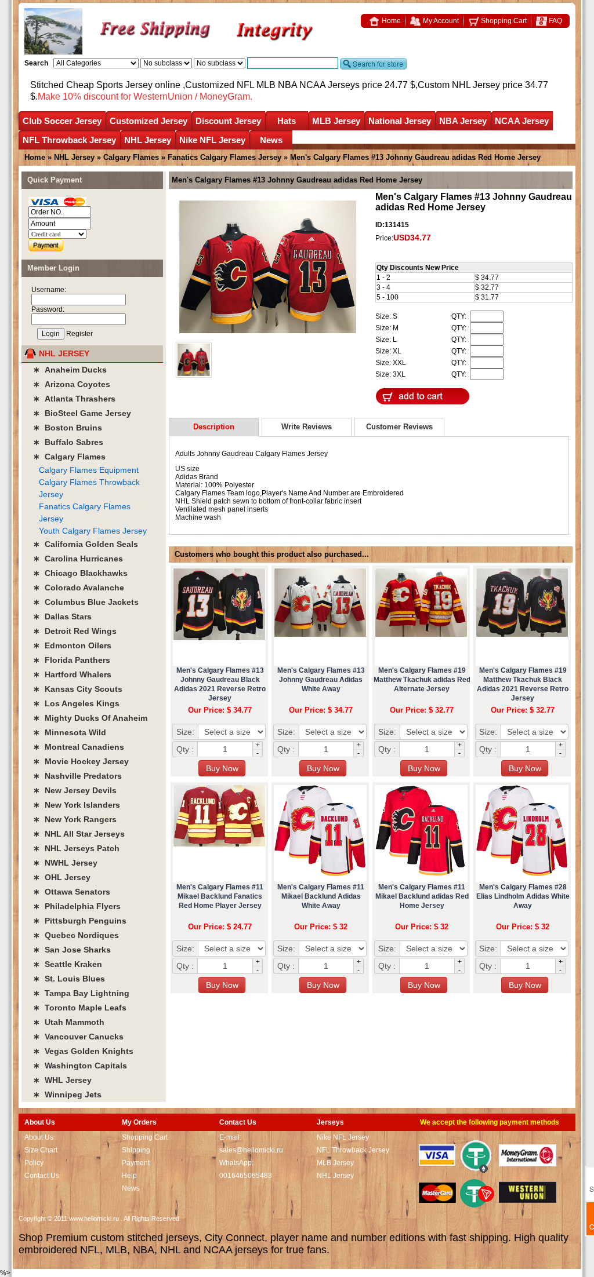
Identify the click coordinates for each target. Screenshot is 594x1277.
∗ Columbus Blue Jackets (86, 602)
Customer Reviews (399, 426)
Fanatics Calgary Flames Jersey (224, 157)
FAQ (554, 21)
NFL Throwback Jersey (69, 140)
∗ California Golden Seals (85, 544)
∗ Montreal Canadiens (78, 746)
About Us (38, 1137)
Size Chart (40, 1150)
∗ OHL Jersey (61, 877)
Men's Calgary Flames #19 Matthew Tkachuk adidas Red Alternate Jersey (422, 679)
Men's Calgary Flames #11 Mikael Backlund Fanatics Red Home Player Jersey (219, 896)
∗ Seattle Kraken (67, 964)
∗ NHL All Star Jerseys (79, 833)
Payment (136, 1163)
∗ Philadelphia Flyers (77, 906)
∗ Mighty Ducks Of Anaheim (90, 718)
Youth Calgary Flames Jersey (93, 530)
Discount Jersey (228, 121)
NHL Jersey (147, 140)
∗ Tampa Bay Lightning (81, 993)
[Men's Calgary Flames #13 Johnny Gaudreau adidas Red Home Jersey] (267, 267)
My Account (440, 21)
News (271, 140)
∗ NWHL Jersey (65, 862)
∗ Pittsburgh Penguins (79, 920)
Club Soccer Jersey (62, 121)
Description (213, 426)
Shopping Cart (503, 21)
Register (79, 334)
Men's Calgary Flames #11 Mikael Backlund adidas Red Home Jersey (422, 896)
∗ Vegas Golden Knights (83, 1051)
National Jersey (399, 121)
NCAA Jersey (522, 121)
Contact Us (41, 1176)
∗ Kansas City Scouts (77, 689)
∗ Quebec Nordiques (76, 935)
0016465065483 (245, 1176)
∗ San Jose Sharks (72, 949)
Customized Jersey (148, 121)
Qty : (185, 749)
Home (390, 21)
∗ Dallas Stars (62, 616)
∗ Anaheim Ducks (70, 369)
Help (129, 1176)
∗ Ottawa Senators (71, 891)
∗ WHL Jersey (62, 1080)
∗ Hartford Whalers (72, 674)
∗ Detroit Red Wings (75, 631)
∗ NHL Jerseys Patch (76, 848)
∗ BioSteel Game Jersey (82, 413)
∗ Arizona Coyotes (71, 384)
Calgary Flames (131, 157)
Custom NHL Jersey (459, 85)
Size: (185, 731)
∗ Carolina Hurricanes (78, 558)
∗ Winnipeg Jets (67, 1094)
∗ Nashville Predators (77, 775)
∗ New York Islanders (76, 804)
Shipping (136, 1150)
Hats (286, 121)
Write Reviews (306, 426)
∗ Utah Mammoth (68, 1022)
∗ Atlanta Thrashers (74, 398)
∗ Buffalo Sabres (68, 442)
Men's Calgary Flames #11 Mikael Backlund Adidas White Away (320, 896)
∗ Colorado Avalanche (78, 587)
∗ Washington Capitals (80, 1065)
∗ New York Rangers (75, 819)
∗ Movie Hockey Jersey (81, 761)
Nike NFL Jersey (212, 140)
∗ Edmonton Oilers (72, 645)
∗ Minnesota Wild (69, 732)
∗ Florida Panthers (71, 660)
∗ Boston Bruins (67, 427)
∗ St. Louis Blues (69, 978)
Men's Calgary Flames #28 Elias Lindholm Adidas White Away (523, 896)
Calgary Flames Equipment (89, 470)
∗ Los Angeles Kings (76, 703)
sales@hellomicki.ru (251, 1150)
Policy (34, 1163)
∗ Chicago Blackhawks (80, 573)
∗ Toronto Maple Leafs (79, 1007)
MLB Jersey (336, 121)
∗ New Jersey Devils (75, 790)
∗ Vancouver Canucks (78, 1036)
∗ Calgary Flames (69, 456)
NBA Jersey (463, 121)
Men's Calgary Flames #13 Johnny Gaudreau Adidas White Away (321, 679)
